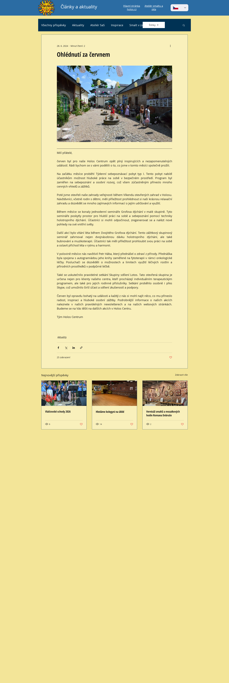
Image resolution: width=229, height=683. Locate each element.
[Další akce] (170, 46)
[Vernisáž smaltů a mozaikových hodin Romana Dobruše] (165, 393)
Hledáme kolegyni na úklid (110, 412)
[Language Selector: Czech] (179, 7)
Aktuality (78, 25)
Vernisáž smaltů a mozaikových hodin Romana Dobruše (163, 413)
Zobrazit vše (181, 374)
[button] (183, 25)
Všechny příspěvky (53, 25)
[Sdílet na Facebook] (58, 347)
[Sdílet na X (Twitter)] (65, 347)
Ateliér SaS (97, 25)
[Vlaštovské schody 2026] (63, 393)
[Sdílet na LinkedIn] (73, 347)
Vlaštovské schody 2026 (58, 411)
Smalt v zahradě (140, 25)
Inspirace (117, 25)
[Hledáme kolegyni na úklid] (114, 393)
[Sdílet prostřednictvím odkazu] (81, 347)
